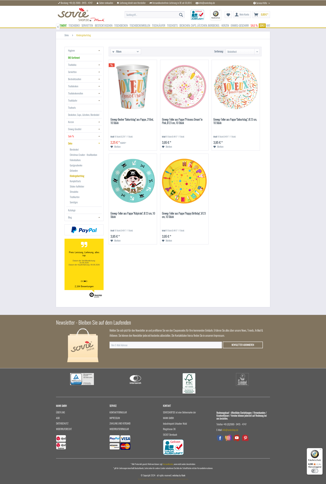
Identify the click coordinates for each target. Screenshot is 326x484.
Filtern (118, 51)
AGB (58, 418)
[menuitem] (155, 13)
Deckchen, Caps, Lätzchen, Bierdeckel (83, 115)
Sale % (71, 136)
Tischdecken (73, 86)
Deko (70, 143)
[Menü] (321, 450)
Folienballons (75, 160)
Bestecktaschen (74, 79)
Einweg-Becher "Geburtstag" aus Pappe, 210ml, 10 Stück (132, 121)
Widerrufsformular (119, 429)
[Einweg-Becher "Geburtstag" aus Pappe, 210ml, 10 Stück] (133, 87)
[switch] (314, 471)
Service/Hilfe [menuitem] (262, 3)
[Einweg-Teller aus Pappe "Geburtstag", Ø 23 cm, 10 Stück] (235, 87)
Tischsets (72, 107)
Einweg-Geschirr (75, 129)
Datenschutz (62, 423)
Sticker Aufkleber (77, 186)
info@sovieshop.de (207, 3)
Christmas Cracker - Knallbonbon (83, 155)
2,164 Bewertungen (84, 286)
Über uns (60, 412)
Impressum (115, 418)
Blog (70, 217)
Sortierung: (218, 51)
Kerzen (71, 122)
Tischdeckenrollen (75, 93)
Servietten (72, 72)
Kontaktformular (118, 412)
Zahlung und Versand (120, 423)
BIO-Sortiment (74, 57)
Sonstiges (74, 202)
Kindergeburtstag (77, 176)
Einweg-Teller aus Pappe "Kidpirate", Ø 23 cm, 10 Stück (133, 215)
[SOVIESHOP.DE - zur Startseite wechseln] (81, 14)
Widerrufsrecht (64, 429)
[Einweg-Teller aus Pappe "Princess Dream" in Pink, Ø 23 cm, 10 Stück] (184, 87)
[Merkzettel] (228, 14)
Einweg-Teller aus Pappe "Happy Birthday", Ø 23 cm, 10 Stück (184, 215)
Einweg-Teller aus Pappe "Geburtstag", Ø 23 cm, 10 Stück (235, 121)
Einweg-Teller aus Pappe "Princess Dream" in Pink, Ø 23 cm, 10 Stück (182, 121)
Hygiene (71, 50)
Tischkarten (74, 197)
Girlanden (74, 170)
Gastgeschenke (76, 165)
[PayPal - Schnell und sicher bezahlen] (84, 230)
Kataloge (72, 210)
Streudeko (74, 191)
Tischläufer (72, 100)
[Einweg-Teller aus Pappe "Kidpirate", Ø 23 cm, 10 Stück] (133, 181)
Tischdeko (72, 65)
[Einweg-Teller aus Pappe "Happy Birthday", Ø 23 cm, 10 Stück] (184, 181)
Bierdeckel (74, 149)
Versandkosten (168, 464)
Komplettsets (75, 181)
